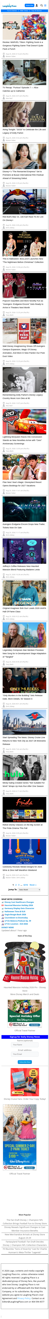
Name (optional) (25, 1040)
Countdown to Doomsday (16, 917)
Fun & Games (12, 10)
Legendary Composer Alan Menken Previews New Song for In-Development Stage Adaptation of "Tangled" (24, 653)
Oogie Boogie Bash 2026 (15, 914)
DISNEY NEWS (7, 927)
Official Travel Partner (24, 1030)
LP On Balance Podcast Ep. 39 (18, 921)
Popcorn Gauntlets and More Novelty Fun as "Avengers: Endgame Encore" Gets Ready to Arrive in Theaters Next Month (23, 304)
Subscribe (29, 5)
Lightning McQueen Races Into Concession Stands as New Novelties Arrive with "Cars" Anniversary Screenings (22, 440)
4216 (25, 884)
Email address (25, 1050)
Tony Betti (9, 315)
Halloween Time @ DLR (15, 911)
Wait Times (24, 10)
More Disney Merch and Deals (24, 994)
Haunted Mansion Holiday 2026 (19, 905)
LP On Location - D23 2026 (16, 924)
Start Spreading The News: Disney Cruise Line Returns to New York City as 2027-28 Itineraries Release (24, 740)
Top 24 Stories (36, 10)
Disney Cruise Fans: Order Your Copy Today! (25, 1099)
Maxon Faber (11, 56)
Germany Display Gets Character (19, 908)
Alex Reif (9, 98)
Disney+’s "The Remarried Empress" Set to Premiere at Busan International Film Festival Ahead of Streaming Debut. (23, 174)
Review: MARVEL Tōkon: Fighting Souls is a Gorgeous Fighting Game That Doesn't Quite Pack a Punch (23, 45)
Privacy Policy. (24, 1298)
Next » (33, 884)
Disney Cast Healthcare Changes (19, 902)
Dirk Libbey (10, 228)
